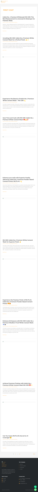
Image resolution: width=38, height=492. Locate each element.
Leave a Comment (6, 22)
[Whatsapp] (35, 489)
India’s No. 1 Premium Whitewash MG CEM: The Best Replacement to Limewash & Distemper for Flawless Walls (19, 18)
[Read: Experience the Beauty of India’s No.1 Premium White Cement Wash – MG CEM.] (19, 76)
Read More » (5, 31)
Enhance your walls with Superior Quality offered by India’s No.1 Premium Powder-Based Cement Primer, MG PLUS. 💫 (18, 179)
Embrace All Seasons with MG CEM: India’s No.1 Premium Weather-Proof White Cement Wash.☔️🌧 (18, 322)
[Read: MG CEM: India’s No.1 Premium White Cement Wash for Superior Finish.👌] (19, 217)
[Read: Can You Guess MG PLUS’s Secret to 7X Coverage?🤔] (19, 417)
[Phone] (35, 487)
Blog (10, 22)
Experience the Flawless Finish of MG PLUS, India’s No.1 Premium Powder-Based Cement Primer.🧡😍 (17, 301)
